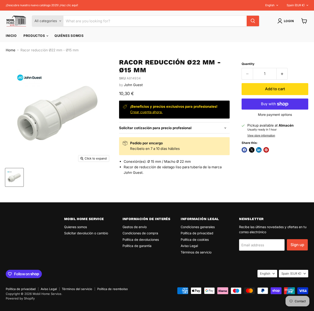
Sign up (297, 244)
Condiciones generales (198, 227)
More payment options (275, 114)
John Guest (133, 85)
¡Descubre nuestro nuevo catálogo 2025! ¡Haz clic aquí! (42, 5)
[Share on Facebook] (244, 150)
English (269, 5)
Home (10, 50)
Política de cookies (195, 239)
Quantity (248, 64)
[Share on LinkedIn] (259, 150)
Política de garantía (137, 246)
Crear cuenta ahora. (146, 112)
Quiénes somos (68, 36)
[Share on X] (251, 150)
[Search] (253, 21)
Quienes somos (75, 227)
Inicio (11, 36)
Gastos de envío (135, 227)
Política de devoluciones (141, 239)
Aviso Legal (189, 246)
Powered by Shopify (20, 298)
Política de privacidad (197, 233)
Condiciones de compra (140, 233)
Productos (34, 36)
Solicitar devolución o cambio (86, 233)
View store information (261, 135)
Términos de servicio (196, 252)
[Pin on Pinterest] (266, 150)
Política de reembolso (112, 289)
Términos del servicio (77, 289)
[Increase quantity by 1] (282, 74)
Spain (296, 5)
